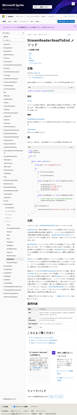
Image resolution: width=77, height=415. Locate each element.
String (29, 101)
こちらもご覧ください (35, 63)
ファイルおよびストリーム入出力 (42, 338)
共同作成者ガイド (39, 368)
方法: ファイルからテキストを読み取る (44, 340)
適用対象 (31, 61)
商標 (40, 414)
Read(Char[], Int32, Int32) (60, 235)
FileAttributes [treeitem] (8, 99)
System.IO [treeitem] (7, 44)
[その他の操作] (73, 34)
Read (29, 259)
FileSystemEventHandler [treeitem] (11, 137)
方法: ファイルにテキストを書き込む (43, 343)
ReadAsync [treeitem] (10, 242)
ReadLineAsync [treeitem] (11, 256)
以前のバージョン (16, 411)
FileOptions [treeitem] (7, 116)
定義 (30, 53)
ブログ (25, 411)
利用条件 (34, 414)
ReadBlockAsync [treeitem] (12, 249)
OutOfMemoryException (36, 119)
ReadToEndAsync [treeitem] (12, 262)
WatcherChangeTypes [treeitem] (11, 297)
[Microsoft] (3, 16)
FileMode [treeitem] (6, 109)
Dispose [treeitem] (9, 232)
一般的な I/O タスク (63, 296)
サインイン (71, 16)
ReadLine (58, 276)
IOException (31, 129)
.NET (35, 34)
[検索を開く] (65, 16)
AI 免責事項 (5, 411)
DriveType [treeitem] (7, 75)
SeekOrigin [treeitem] (7, 197)
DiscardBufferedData (56, 287)
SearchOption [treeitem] (8, 194)
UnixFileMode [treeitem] (8, 283)
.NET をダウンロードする (66, 21)
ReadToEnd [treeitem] (10, 259)
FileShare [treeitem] (7, 120)
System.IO (37, 73)
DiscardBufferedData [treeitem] (13, 228)
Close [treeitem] (8, 225)
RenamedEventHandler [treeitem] (11, 190)
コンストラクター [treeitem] (10, 211)
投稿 (32, 411)
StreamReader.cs (37, 77)
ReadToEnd (31, 230)
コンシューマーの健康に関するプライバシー (15, 414)
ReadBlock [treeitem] (10, 245)
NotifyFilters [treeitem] (7, 173)
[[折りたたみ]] (23, 32)
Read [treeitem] (8, 238)
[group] (51, 183)
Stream (31, 274)
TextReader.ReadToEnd (47, 225)
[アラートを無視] (73, 3)
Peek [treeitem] (8, 235)
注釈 (30, 58)
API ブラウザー (43, 34)
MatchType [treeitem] (7, 166)
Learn (29, 34)
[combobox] (12, 36)
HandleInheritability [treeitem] (10, 147)
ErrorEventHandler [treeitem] (9, 89)
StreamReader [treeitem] (9, 208)
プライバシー (40, 411)
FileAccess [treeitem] (7, 96)
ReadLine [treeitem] (10, 252)
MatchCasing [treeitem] (8, 163)
